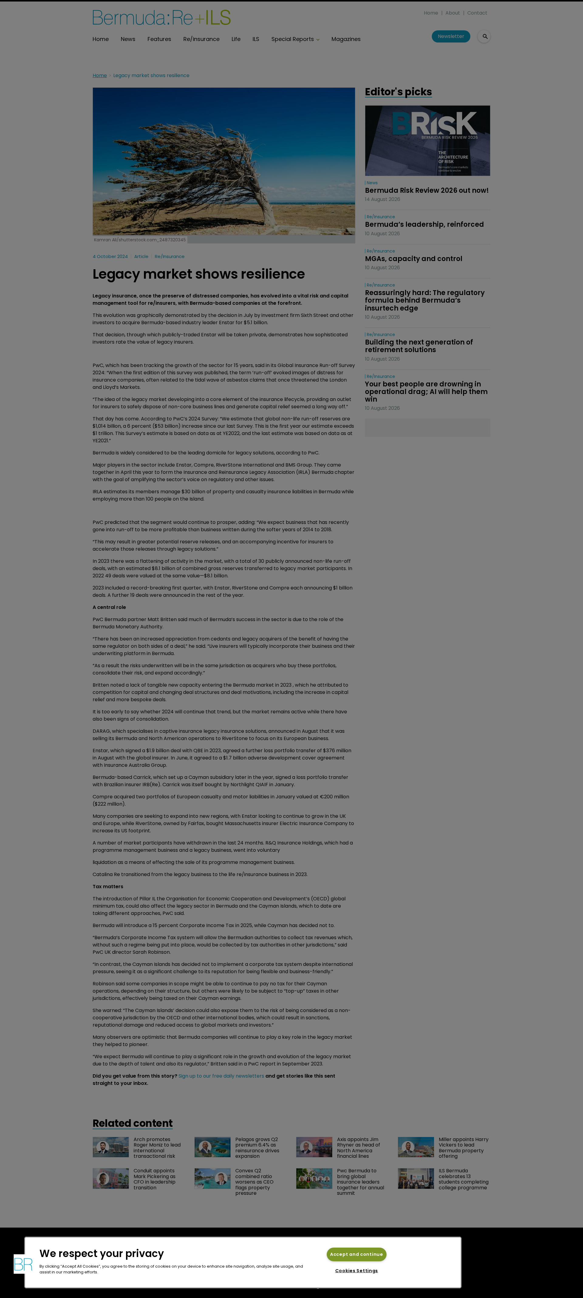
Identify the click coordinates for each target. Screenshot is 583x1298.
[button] (23, 1264)
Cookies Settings (356, 1271)
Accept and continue (356, 1254)
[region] (243, 1262)
